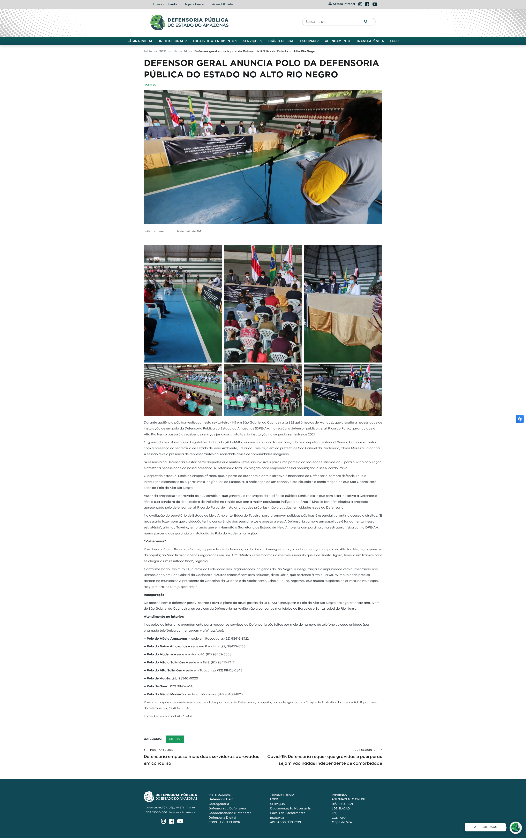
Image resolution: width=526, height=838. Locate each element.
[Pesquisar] (365, 21)
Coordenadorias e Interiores (230, 813)
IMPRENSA (339, 794)
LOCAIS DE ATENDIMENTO (213, 41)
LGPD (394, 41)
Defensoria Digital (222, 817)
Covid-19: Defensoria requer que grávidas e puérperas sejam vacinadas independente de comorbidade (324, 757)
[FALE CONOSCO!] (516, 828)
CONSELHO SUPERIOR (224, 822)
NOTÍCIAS (150, 85)
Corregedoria (219, 804)
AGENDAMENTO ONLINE (349, 799)
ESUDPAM (308, 41)
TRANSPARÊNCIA (370, 41)
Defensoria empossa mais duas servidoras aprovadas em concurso (201, 757)
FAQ (335, 813)
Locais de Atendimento (288, 813)
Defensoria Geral (221, 799)
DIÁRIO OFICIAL (281, 41)
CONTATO (339, 817)
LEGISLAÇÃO (341, 808)
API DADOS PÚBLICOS (285, 822)
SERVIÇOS (251, 41)
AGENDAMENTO (337, 41)
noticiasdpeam (154, 231)
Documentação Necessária (290, 808)
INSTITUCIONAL (171, 41)
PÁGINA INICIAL (140, 41)
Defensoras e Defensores (228, 808)
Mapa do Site (342, 822)
